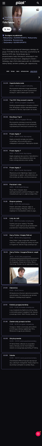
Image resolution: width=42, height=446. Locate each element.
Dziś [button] (7, 71)
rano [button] (17, 71)
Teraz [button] (13, 71)
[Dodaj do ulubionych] (14, 29)
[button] (39, 77)
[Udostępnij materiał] (19, 29)
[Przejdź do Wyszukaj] (38, 3)
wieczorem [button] (25, 71)
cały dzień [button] (33, 71)
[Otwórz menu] (3, 3)
